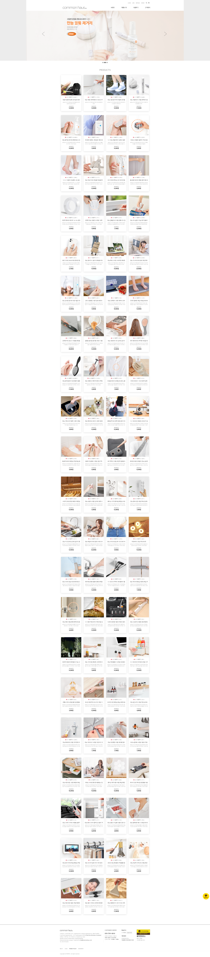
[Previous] (44, 35)
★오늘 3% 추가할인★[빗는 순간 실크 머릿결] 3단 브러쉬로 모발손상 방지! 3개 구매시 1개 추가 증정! (139, 345)
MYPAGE (138, 3)
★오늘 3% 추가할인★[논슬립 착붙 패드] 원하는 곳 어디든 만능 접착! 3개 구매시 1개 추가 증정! (139, 746)
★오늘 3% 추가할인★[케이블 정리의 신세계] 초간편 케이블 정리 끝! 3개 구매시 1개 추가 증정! (116, 746)
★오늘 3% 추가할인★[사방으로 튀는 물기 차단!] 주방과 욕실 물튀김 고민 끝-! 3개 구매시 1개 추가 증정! (116, 345)
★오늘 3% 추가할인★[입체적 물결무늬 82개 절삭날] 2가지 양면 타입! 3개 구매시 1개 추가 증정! (71, 385)
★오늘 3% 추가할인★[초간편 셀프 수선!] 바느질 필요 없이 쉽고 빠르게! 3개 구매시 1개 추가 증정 (116, 305)
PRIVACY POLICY (72, 948)
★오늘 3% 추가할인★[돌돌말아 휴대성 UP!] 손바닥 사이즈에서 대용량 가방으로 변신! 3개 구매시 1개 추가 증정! (116, 425)
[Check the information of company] (93, 935)
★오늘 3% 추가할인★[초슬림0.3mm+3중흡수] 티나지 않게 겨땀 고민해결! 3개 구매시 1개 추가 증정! (94, 144)
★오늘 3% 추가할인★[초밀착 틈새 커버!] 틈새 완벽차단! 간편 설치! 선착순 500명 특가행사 (139, 184)
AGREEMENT (81, 948)
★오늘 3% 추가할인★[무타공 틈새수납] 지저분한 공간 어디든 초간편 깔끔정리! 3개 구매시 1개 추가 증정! (71, 907)
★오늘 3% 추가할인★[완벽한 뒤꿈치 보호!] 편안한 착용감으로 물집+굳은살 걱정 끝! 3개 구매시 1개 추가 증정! (93, 465)
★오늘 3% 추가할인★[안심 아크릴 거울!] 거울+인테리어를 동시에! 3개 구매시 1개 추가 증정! (116, 786)
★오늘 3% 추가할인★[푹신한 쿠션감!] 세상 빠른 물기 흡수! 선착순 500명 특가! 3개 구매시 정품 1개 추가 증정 (138, 305)
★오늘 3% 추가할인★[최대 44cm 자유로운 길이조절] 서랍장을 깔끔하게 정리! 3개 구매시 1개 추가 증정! (139, 626)
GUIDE (66, 948)
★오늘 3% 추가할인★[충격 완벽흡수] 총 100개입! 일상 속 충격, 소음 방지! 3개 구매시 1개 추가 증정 (94, 827)
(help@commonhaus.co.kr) (86, 940)
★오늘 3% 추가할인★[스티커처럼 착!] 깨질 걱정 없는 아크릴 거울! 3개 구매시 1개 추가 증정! (116, 505)
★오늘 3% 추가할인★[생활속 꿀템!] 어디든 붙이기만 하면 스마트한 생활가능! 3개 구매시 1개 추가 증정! (93, 666)
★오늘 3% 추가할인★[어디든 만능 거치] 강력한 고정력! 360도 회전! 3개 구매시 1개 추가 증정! (139, 264)
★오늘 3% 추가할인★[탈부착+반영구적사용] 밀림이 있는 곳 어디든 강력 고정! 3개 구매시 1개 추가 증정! (116, 465)
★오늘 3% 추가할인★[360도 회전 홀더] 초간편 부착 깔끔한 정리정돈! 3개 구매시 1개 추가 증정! (116, 867)
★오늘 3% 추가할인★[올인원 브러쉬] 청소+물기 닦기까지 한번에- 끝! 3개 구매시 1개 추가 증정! (139, 586)
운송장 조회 (129, 932)
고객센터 (147, 7)
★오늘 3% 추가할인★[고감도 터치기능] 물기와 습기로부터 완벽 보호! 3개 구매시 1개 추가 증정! (71, 867)
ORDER (142, 3)
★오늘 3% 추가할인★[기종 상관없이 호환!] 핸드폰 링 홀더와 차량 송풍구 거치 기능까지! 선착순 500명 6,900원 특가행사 (71, 264)
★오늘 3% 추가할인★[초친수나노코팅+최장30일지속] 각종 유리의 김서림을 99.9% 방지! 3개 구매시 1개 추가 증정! (71, 305)
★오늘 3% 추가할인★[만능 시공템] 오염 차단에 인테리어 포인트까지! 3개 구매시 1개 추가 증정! (71, 465)
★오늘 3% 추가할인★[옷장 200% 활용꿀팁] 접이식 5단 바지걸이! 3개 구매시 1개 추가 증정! (94, 867)
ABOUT (61, 948)
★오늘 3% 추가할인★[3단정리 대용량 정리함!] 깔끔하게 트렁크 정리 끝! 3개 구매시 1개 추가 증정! (116, 626)
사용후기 (135, 7)
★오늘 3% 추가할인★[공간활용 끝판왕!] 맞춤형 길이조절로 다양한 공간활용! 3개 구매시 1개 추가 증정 (116, 827)
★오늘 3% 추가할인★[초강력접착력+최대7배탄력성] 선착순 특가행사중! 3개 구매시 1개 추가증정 (71, 224)
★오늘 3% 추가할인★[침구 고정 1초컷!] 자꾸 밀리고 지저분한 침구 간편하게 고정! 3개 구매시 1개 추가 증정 (94, 305)
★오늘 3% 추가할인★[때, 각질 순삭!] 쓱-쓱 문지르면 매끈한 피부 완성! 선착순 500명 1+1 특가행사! (116, 144)
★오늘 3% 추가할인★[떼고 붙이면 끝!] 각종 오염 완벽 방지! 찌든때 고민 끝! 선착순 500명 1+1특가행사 (94, 626)
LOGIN (129, 3)
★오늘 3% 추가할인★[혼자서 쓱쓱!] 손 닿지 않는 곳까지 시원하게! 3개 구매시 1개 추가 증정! (139, 465)
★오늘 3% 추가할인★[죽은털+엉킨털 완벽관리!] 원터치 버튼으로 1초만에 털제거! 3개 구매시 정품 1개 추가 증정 (94, 425)
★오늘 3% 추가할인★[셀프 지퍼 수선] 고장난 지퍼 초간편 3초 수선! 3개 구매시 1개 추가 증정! (94, 746)
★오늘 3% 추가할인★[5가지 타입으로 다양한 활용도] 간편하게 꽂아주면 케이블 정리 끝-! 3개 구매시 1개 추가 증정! (116, 666)
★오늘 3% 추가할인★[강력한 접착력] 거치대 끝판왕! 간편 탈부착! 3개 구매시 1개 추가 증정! (94, 907)
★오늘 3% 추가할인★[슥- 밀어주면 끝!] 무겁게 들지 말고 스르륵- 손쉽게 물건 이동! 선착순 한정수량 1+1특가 (139, 666)
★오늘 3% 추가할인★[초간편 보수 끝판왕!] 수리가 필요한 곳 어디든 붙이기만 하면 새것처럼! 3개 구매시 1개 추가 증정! (139, 385)
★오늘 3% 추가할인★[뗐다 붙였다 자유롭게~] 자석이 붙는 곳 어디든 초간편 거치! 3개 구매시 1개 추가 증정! (138, 867)
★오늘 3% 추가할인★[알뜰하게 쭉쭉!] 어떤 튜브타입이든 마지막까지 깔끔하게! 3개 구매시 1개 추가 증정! (71, 746)
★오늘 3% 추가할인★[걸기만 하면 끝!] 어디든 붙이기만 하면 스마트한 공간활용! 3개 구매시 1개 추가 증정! (139, 706)
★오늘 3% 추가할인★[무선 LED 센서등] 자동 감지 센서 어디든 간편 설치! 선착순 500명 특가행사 (71, 505)
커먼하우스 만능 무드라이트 (139, 541)
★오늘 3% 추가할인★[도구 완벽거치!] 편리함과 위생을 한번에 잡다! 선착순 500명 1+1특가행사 (139, 425)
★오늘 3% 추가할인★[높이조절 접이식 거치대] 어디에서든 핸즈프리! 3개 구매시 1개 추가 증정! (94, 184)
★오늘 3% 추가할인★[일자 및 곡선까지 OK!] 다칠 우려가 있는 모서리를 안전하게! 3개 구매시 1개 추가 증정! (94, 706)
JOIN (133, 3)
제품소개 (123, 7)
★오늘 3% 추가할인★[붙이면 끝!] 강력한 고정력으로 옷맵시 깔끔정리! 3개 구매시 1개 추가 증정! (116, 385)
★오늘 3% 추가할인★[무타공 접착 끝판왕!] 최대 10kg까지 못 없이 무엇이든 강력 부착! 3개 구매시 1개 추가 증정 (139, 505)
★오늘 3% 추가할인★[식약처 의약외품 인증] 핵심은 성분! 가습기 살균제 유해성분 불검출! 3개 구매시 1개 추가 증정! (116, 184)
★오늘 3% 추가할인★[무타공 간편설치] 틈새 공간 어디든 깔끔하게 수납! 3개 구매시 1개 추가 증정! (71, 786)
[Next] (166, 35)
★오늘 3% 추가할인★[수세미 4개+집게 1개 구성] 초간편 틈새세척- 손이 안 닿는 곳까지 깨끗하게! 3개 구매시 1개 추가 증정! (94, 586)
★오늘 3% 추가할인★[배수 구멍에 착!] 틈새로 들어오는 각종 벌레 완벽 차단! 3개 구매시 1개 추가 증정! (116, 224)
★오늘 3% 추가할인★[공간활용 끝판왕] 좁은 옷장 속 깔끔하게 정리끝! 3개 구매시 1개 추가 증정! (71, 706)
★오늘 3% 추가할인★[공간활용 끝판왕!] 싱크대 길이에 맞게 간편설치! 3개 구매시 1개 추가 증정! (71, 546)
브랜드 (113, 7)
